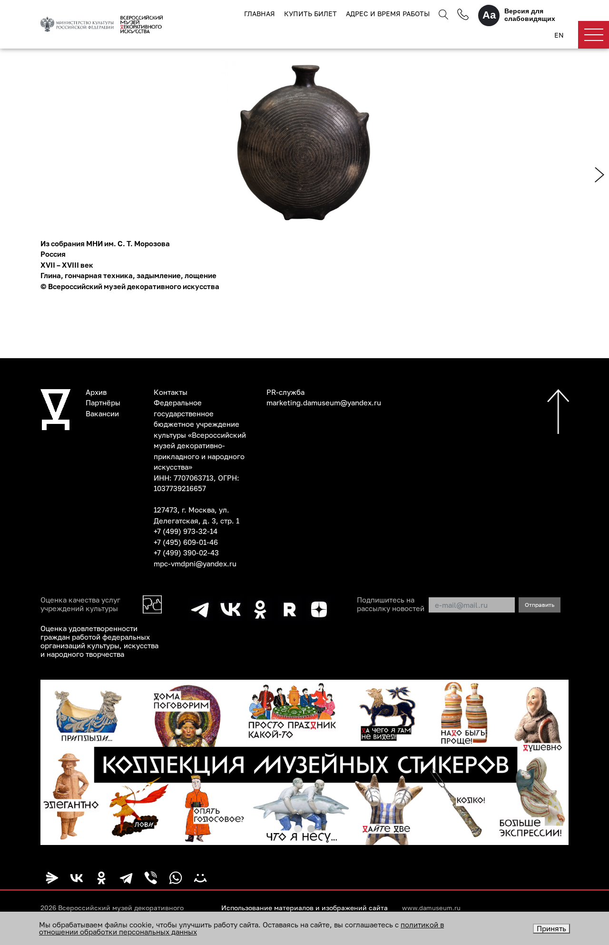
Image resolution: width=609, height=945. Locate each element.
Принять (551, 928)
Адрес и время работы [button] (388, 14)
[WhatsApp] (175, 877)
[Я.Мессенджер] (51, 877)
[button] (297, 829)
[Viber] (150, 877)
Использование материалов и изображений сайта (304, 908)
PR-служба (285, 392)
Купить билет (310, 14)
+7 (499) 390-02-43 (186, 552)
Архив (96, 392)
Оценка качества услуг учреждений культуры (80, 604)
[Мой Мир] (200, 877)
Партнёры (103, 402)
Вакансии (102, 413)
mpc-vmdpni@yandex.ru (195, 563)
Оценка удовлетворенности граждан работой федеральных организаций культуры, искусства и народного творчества (99, 641)
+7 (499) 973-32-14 (185, 531)
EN (559, 35)
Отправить (539, 604)
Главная (259, 14)
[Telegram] (126, 877)
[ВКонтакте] (76, 877)
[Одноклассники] (101, 877)
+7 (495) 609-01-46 (186, 542)
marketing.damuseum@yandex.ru (323, 402)
